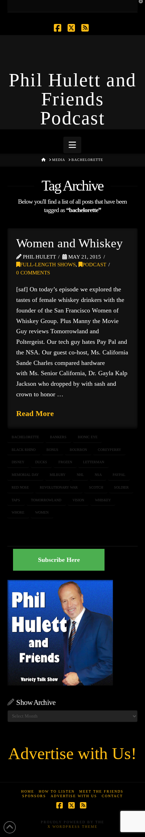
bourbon (78, 450)
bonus (52, 450)
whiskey (103, 500)
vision (78, 500)
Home (27, 791)
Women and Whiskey (69, 243)
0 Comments (33, 272)
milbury (57, 475)
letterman (93, 462)
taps (16, 500)
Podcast (94, 264)
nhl (80, 475)
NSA (98, 475)
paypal (119, 475)
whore (18, 512)
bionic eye (87, 437)
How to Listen (57, 791)
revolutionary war (59, 487)
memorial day (25, 475)
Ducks (41, 462)
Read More (35, 413)
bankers (58, 437)
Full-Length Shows (48, 264)
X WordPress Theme (72, 827)
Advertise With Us (74, 796)
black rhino (24, 450)
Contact (112, 796)
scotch (96, 487)
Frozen (65, 462)
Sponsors (34, 796)
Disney (18, 462)
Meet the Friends (101, 791)
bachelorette (25, 437)
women (42, 512)
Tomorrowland (46, 500)
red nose (20, 487)
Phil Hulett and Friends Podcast (73, 99)
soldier (121, 487)
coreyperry (109, 450)
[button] (72, 145)
